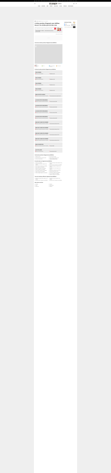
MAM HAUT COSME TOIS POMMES (41, 122)
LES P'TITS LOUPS (38, 149)
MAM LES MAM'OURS (39, 144)
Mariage (54, 0)
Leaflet (61, 63)
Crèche (37, 21)
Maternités (37, 186)
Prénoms (37, 184)
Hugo (73, 0)
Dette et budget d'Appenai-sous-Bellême (41, 172)
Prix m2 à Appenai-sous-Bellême (54, 173)
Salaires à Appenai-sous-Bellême (40, 169)
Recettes (44, 0)
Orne (40, 21)
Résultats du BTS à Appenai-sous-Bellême (56, 180)
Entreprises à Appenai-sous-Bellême (55, 172)
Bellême (42, 30)
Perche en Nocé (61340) (53, 101)
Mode (36, 0)
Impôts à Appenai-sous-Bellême (40, 171)
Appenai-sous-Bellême (39, 162)
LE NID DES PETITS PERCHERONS (41, 99)
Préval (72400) (52, 145)
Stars (65, 0)
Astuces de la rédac (67, 25)
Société (62, 0)
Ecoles (36, 185)
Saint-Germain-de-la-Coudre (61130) (55, 95)
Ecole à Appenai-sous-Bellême (40, 167)
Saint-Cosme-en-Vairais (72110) (54, 123)
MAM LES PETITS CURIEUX (40, 94)
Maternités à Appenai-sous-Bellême (41, 168)
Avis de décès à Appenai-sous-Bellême (41, 170)
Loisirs (67, 0)
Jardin (49, 0)
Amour (52, 0)
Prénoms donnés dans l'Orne (54, 171)
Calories (51, 184)
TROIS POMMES (38, 72)
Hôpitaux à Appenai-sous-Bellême (55, 174)
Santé (60, 0)
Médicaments (52, 185)
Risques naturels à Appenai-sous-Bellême (56, 164)
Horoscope (70, 0)
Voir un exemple (73, 24)
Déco (47, 0)
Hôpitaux (51, 186)
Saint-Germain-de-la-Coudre (49, 30)
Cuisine (42, 0)
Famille (57, 0)
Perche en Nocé (38, 31)
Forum (76, 0)
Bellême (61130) (52, 73)
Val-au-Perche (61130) (53, 151)
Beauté (39, 0)
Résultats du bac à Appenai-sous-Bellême (42, 180)
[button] (36, 45)
